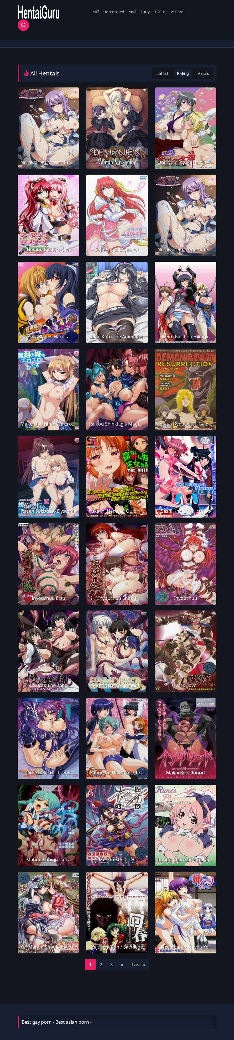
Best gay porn (37, 1022)
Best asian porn (72, 1022)
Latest (162, 73)
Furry (145, 11)
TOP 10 (160, 11)
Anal (132, 11)
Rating (183, 73)
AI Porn (177, 11)
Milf (95, 11)
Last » (138, 964)
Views (203, 73)
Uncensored (113, 11)
